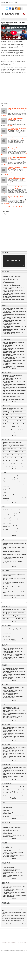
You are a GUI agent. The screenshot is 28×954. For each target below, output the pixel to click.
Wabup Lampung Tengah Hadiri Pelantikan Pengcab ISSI (13, 583)
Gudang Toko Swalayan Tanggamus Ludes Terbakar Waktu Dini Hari (13, 288)
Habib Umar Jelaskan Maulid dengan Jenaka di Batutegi (14, 543)
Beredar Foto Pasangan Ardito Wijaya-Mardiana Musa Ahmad (12, 376)
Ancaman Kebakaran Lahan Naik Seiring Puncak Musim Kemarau (13, 638)
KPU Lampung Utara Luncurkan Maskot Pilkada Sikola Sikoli (12, 379)
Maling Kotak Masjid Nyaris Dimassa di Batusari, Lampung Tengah (12, 476)
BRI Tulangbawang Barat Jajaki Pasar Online (14, 531)
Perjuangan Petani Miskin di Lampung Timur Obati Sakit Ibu (17, 129)
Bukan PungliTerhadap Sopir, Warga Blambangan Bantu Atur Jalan (12, 278)
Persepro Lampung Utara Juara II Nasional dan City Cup (14, 587)
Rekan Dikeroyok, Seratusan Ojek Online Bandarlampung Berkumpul (16, 177)
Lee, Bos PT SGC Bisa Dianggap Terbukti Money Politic (15, 197)
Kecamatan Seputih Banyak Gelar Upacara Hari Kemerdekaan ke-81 (13, 352)
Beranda (15, 206)
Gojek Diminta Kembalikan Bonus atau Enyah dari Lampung (17, 187)
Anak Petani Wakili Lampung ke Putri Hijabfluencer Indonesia (12, 694)
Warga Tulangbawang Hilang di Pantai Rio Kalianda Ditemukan (13, 23)
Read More (3, 115)
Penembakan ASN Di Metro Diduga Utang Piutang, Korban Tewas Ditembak (13, 717)
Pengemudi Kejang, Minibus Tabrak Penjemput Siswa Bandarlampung (11, 285)
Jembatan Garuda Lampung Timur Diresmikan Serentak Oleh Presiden (14, 358)
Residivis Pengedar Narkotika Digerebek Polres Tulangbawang (13, 777)
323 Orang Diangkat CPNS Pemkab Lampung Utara (13, 918)
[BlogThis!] (4, 103)
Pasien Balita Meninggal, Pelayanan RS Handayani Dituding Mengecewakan (12, 275)
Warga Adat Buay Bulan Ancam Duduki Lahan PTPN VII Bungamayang (14, 790)
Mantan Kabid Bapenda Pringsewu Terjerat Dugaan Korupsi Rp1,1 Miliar (13, 669)
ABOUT (17, 2)
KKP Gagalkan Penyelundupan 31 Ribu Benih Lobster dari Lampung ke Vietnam (14, 655)
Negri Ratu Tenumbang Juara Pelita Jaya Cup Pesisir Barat (14, 578)
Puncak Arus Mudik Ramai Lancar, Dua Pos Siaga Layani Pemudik (13, 856)
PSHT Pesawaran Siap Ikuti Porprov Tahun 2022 (13, 595)
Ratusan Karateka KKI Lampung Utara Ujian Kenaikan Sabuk (14, 574)
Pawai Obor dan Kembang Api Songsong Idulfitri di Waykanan (13, 853)
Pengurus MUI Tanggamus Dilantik (11, 551)
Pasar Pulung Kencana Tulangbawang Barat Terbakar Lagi (17, 138)
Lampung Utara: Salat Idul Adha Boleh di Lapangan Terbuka (13, 557)
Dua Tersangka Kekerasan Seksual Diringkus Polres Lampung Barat (14, 867)
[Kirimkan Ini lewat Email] (2, 103)
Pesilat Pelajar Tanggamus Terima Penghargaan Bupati (14, 591)
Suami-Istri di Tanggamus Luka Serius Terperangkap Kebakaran (12, 691)
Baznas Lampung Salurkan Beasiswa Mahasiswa (14, 554)
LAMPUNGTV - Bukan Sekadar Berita (18, 942)
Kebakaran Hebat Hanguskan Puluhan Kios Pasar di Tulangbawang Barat (13, 796)
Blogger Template (17, 944)
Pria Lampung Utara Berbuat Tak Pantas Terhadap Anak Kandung (13, 333)
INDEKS (14, 301)
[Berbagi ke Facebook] (6, 103)
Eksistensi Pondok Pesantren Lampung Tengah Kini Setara (14, 548)
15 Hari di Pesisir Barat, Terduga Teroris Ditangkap (16, 148)
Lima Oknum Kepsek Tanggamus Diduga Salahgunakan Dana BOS (13, 697)
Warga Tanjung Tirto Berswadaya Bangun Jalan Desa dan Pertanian (13, 751)
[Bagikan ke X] (5, 103)
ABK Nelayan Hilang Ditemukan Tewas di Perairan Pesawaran (13, 291)
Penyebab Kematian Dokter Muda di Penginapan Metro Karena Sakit (12, 708)
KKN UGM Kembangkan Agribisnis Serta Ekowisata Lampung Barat (12, 870)
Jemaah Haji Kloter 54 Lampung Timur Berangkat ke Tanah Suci (12, 412)
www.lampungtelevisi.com (7, 2)
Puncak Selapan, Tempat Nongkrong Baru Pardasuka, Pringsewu (13, 458)
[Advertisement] (13, 91)
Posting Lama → (23, 206)
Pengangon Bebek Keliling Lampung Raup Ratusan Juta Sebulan (13, 464)
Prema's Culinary (5, 945)
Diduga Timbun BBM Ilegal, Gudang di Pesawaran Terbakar (12, 652)
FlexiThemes (9, 944)
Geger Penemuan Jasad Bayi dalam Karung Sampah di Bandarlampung (13, 281)
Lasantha (24, 944)
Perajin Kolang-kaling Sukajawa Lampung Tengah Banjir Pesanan (13, 446)
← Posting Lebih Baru (6, 206)
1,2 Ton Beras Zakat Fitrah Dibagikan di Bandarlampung (12, 562)
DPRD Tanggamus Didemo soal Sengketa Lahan (15, 119)
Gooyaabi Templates (21, 945)
